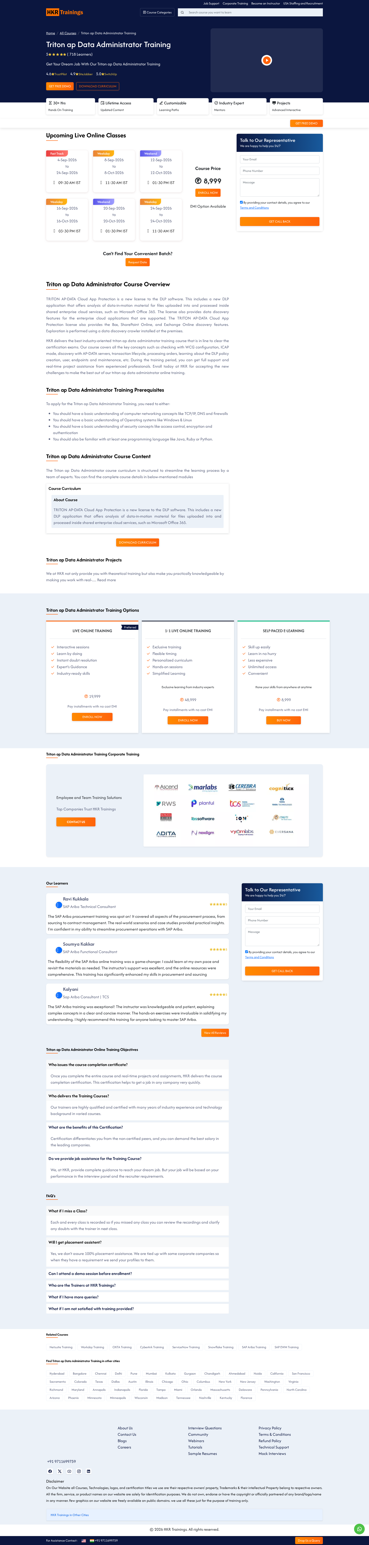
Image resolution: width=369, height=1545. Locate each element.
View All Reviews (215, 1032)
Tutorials (195, 1447)
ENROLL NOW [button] (208, 192)
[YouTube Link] (69, 1471)
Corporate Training (235, 3)
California (276, 1373)
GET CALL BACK (279, 221)
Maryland (78, 1389)
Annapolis (99, 1389)
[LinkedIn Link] (88, 1471)
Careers (124, 1447)
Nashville (205, 1397)
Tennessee (183, 1397)
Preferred (130, 627)
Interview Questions (205, 1428)
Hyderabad (57, 1373)
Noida (258, 1373)
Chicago (167, 1381)
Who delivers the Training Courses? (78, 1096)
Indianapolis (122, 1389)
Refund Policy (270, 1441)
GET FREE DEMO (307, 123)
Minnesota (94, 1397)
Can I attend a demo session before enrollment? (90, 1273)
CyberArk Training (152, 1347)
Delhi (118, 1373)
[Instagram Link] (79, 1471)
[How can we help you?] (359, 1529)
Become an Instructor (265, 3)
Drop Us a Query (309, 1540)
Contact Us (127, 1434)
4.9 (81, 74)
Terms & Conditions (275, 1434)
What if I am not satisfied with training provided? (91, 1309)
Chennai (100, 1373)
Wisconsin (141, 1397)
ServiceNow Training (186, 1347)
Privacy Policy (270, 1428)
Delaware (245, 1389)
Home (50, 33)
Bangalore (79, 1373)
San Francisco (301, 1373)
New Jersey (248, 1381)
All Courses (68, 33)
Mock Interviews (272, 1453)
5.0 (106, 74)
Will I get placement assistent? (74, 1242)
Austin (132, 1381)
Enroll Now (92, 717)
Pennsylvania (269, 1389)
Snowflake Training (220, 1347)
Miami (178, 1389)
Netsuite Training (61, 1347)
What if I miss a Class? (67, 1211)
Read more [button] (106, 580)
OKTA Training (122, 1347)
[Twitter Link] (60, 1471)
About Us (125, 1428)
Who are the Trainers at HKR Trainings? (82, 1285)
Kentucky (226, 1397)
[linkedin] (59, 905)
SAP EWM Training (287, 1347)
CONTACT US (76, 822)
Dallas (115, 1381)
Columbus (203, 1381)
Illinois (149, 1381)
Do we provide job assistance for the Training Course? (94, 1158)
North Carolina (296, 1389)
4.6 (56, 74)
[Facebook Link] (50, 1471)
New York (225, 1381)
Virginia (293, 1381)
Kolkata (170, 1373)
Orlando (196, 1389)
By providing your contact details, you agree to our (275, 205)
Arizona (55, 1397)
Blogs (122, 1441)
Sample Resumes (202, 1453)
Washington (272, 1381)
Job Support (211, 3)
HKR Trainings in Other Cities (70, 1515)
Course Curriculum (64, 488)
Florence (246, 1397)
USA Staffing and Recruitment (303, 3)
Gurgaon (190, 1373)
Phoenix (73, 1397)
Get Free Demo (60, 86)
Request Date (137, 262)
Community (198, 1434)
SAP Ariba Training (254, 1347)
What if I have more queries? (73, 1297)
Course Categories (159, 12)
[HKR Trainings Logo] (65, 12)
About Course (66, 500)
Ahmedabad (237, 1373)
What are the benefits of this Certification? (85, 1127)
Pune (133, 1373)
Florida (143, 1389)
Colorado (80, 1381)
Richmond (56, 1389)
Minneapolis (118, 1397)
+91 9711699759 (61, 1461)
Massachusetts (220, 1389)
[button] (67, 171)
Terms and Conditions (254, 207)
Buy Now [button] (283, 720)
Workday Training (92, 1347)
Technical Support (274, 1447)
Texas (99, 1381)
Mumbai (151, 1373)
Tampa (160, 1389)
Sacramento (58, 1381)
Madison (162, 1397)
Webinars (196, 1441)
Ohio (185, 1381)
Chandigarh (212, 1373)
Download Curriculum (97, 86)
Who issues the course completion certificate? (87, 1064)
